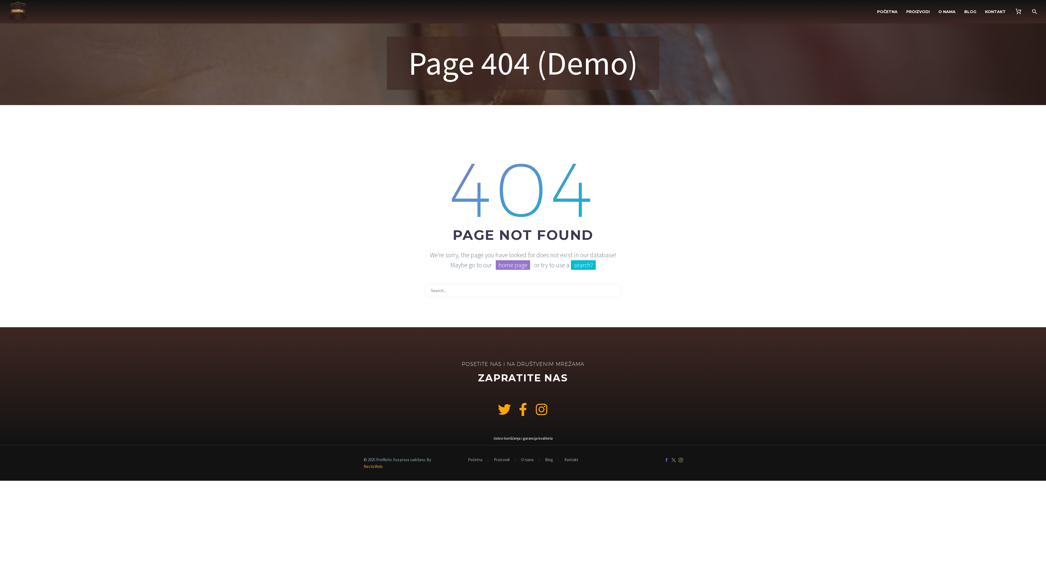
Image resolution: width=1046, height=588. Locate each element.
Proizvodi (918, 11)
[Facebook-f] (523, 409)
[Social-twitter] (504, 409)
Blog (970, 11)
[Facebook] (666, 460)
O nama (947, 11)
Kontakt (995, 11)
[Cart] (1018, 11)
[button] (1034, 11)
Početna (887, 11)
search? (583, 265)
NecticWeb (373, 466)
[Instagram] (541, 409)
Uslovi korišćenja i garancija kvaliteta (523, 438)
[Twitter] (673, 460)
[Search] (615, 290)
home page (512, 265)
